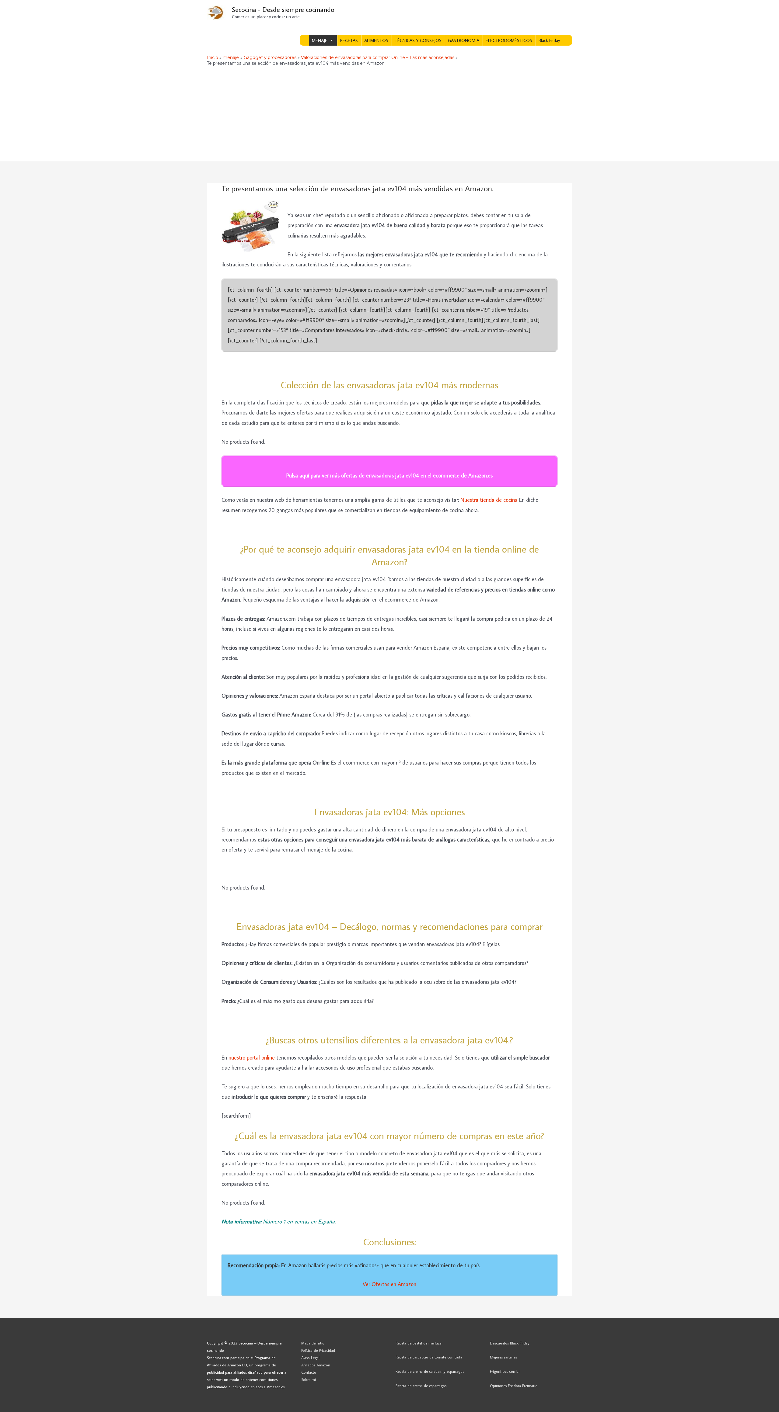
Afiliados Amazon (315, 1364)
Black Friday (549, 40)
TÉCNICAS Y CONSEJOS (418, 40)
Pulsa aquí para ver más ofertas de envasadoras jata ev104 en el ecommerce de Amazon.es (389, 475)
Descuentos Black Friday (509, 1343)
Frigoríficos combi (504, 1371)
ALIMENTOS (376, 40)
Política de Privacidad (318, 1350)
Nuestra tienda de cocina (489, 499)
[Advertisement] (389, 115)
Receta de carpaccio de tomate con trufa (429, 1357)
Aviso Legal (310, 1357)
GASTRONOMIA (463, 40)
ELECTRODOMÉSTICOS (509, 40)
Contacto (308, 1372)
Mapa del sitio (312, 1343)
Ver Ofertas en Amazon (389, 1284)
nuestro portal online (252, 1057)
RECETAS (349, 40)
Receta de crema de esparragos (421, 1385)
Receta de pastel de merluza (419, 1343)
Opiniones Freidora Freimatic (513, 1385)
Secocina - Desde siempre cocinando (283, 9)
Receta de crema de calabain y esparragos (430, 1371)
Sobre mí (308, 1379)
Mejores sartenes (503, 1357)
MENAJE (319, 40)
